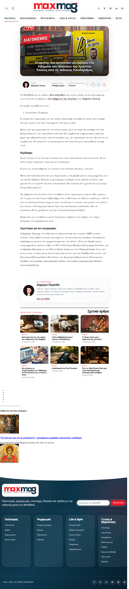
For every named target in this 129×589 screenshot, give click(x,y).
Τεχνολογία (106, 533)
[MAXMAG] (56, 7)
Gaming (40, 540)
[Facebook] (98, 8)
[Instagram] (110, 8)
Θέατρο (40, 530)
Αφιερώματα (10, 535)
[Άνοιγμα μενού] (12, 8)
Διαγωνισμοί (58, 58)
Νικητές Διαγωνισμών (76, 58)
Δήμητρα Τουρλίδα (48, 284)
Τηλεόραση (42, 535)
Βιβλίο (46, 58)
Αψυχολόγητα (75, 549)
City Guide (105, 557)
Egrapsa (104, 562)
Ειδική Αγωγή (107, 542)
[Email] (122, 8)
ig (112, 582)
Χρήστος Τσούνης (31, 233)
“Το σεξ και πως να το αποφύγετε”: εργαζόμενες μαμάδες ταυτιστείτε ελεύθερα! (41, 437)
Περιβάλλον (106, 537)
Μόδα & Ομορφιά (76, 530)
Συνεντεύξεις (10, 540)
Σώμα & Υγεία (75, 535)
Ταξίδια (104, 547)
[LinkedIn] (116, 8)
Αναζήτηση (118, 503)
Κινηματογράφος (44, 525)
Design (72, 540)
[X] (104, 8)
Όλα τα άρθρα (43, 299)
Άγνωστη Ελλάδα (108, 552)
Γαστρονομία (74, 525)
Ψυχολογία (73, 544)
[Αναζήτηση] (6, 8)
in (98, 85)
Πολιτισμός (9, 525)
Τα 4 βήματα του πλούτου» (63, 98)
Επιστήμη (105, 528)
